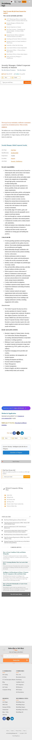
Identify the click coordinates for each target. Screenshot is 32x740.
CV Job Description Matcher (9, 679)
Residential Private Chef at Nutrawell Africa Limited (15, 534)
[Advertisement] (16, 103)
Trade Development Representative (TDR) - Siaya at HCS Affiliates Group (17, 538)
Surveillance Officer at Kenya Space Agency (17, 54)
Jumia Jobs (9, 495)
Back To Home (16, 461)
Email (15, 77)
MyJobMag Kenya (20, 704)
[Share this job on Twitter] (18, 433)
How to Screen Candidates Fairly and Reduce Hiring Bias (14, 553)
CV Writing (5, 684)
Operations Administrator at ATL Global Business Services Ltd (15, 527)
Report (25, 438)
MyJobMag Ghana (20, 702)
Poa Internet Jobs (11, 499)
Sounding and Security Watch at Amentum (16, 39)
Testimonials (5, 709)
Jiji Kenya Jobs (10, 501)
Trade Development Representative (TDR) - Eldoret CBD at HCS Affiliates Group (16, 523)
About (7, 730)
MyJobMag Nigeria (20, 707)
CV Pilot (4, 677)
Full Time (13, 150)
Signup (24, 1)
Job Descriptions (20, 692)
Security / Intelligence (16, 161)
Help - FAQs (5, 712)
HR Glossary (19, 689)
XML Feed (4, 704)
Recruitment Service (21, 677)
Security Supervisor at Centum (14, 27)
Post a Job (18, 674)
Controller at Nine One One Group (15, 45)
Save (6, 77)
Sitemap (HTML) (6, 707)
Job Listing (5, 674)
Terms (24, 730)
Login (19, 1)
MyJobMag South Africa (21, 709)
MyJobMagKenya (16, 735)
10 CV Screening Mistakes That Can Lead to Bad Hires (15, 563)
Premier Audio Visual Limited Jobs (15, 504)
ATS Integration (20, 684)
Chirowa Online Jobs (12, 506)
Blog (3, 682)
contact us (4, 127)
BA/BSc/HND (14, 153)
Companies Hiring (6, 689)
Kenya (13, 1)
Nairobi (13, 158)
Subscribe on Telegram (16, 452)
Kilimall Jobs (10, 497)
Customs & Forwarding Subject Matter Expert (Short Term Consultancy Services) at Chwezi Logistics (15, 531)
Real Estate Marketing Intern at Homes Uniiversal (15, 519)
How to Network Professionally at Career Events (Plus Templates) (15, 584)
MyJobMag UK (19, 712)
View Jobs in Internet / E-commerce (8, 70)
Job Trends (5, 687)
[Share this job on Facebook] (14, 433)
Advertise (4, 714)
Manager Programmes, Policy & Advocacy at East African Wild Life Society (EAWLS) (17, 542)
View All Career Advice (16, 594)
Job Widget (5, 702)
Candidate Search (20, 682)
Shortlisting (18, 679)
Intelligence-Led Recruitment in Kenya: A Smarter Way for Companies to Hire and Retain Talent (15, 573)
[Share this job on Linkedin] (22, 433)
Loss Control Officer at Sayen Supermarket (17, 47)
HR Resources (19, 687)
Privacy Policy (18, 730)
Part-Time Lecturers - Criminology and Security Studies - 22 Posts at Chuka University (16, 31)
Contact (12, 730)
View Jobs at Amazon (21, 70)
